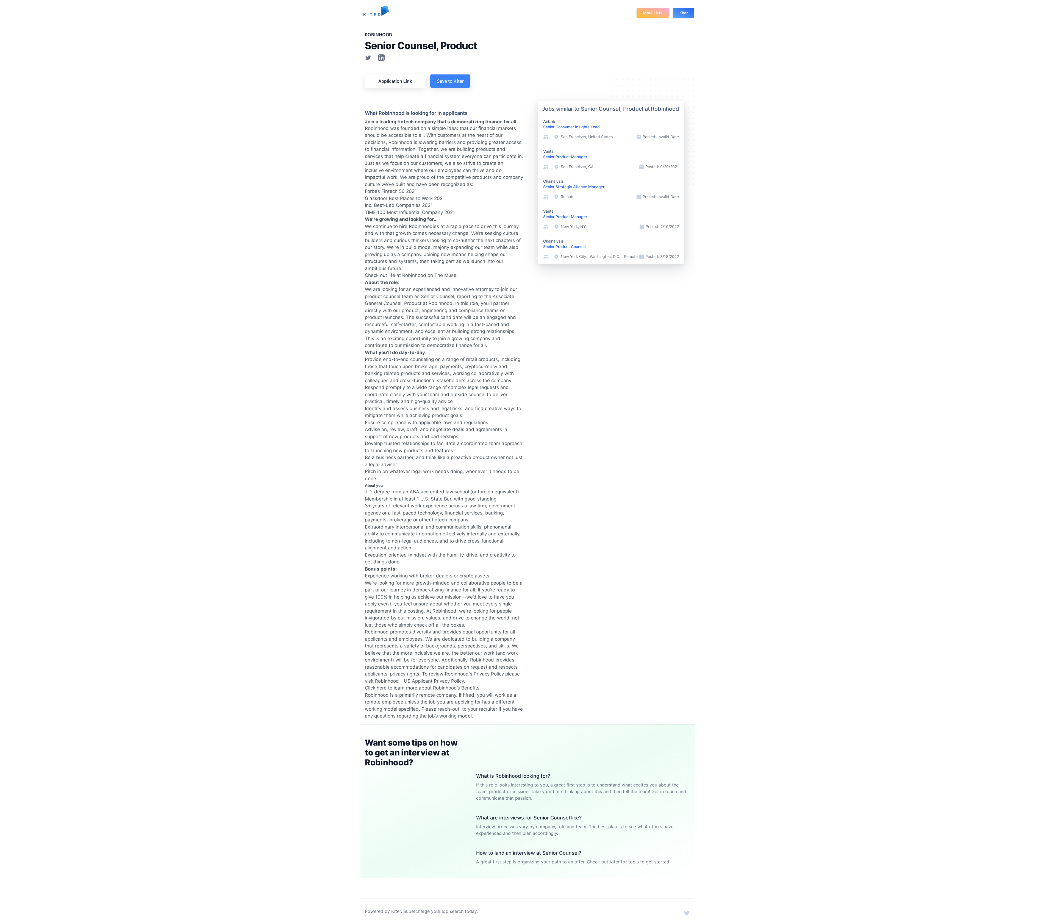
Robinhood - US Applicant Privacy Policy (419, 681)
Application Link (395, 81)
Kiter (683, 12)
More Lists (652, 12)
